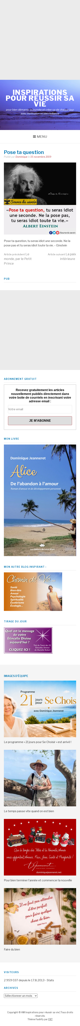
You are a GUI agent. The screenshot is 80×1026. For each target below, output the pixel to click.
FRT (50, 1019)
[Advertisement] (40, 40)
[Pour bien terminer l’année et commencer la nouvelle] (40, 874)
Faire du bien (12, 949)
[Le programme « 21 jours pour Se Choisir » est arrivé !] (40, 736)
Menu (42, 136)
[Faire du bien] (40, 943)
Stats (50, 980)
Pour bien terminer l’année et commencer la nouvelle (38, 880)
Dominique (21, 156)
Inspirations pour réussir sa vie (40, 98)
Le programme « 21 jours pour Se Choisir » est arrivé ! (37, 742)
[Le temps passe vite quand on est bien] (40, 805)
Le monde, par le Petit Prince (18, 258)
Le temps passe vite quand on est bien (29, 811)
